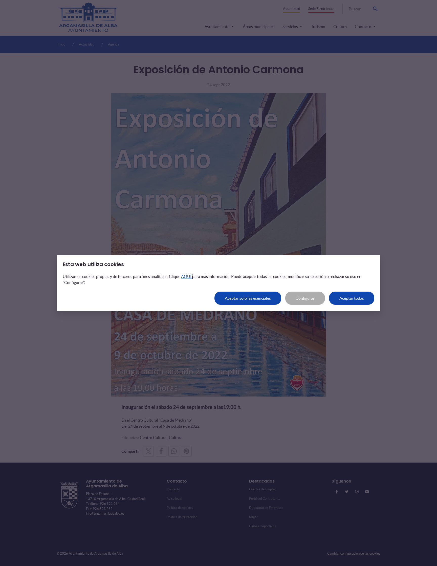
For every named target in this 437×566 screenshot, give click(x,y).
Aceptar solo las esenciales (248, 298)
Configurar (305, 298)
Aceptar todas (351, 298)
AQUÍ (186, 276)
